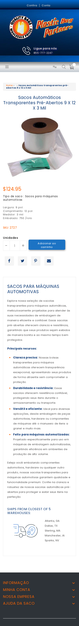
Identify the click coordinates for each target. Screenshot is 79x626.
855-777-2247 (43, 53)
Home (9, 85)
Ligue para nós (45, 48)
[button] (39, 50)
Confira (32, 5)
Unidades (10, 238)
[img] (73, 67)
